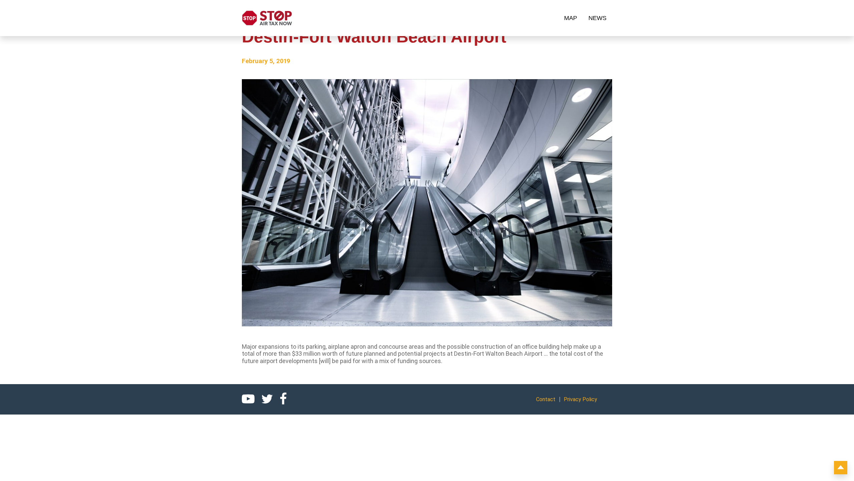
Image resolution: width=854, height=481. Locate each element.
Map (570, 18)
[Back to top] (840, 467)
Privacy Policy (580, 399)
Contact (545, 399)
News (597, 18)
